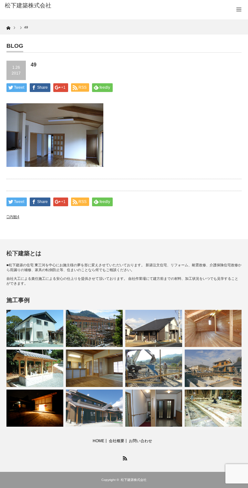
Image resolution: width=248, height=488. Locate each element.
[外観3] (34, 328)
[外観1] (153, 328)
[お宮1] (34, 368)
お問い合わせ (140, 441)
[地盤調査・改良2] (153, 368)
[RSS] (124, 457)
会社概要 (116, 441)
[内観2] (94, 368)
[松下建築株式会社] (54, 5)
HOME (98, 441)
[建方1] (94, 328)
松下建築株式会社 (134, 480)
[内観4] (153, 408)
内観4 (14, 217)
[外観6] (94, 408)
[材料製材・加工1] (213, 408)
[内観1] (213, 328)
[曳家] (213, 368)
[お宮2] (34, 408)
